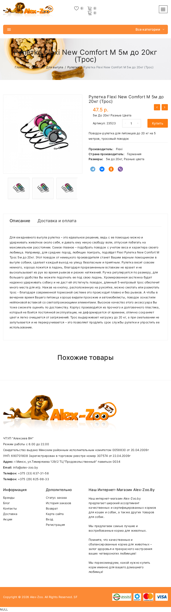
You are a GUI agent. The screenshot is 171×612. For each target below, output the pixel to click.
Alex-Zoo (36, 597)
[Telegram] (93, 169)
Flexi (119, 149)
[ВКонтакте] (102, 169)
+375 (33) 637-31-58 (33, 473)
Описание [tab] (20, 220)
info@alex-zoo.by (25, 467)
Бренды (9, 497)
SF (75, 597)
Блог (6, 503)
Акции (7, 519)
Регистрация (55, 524)
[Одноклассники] (111, 169)
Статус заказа (56, 497)
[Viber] (120, 169)
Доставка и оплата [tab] (57, 220)
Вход (49, 519)
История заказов (58, 503)
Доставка (10, 514)
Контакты (10, 508)
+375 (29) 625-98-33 (33, 479)
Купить (157, 123)
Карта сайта (55, 514)
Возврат (52, 508)
